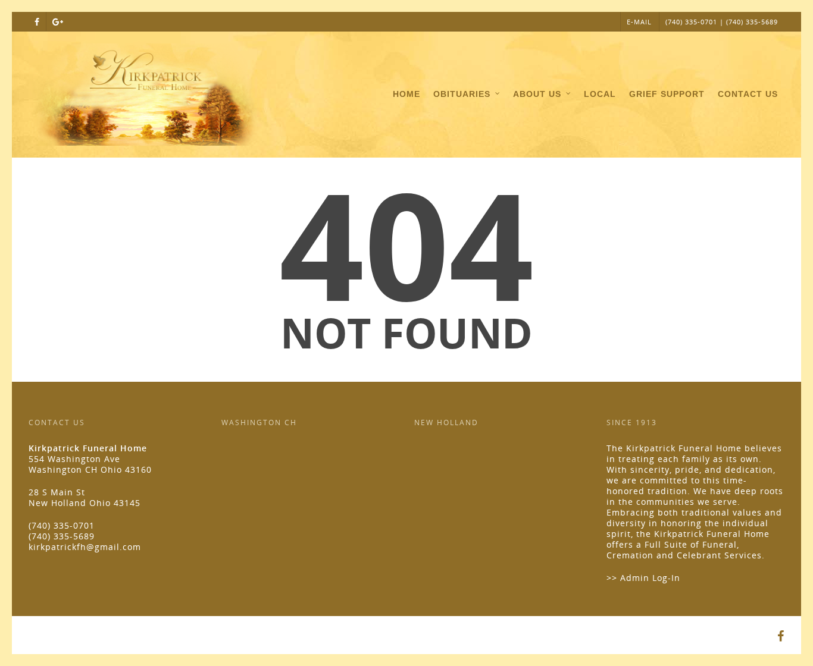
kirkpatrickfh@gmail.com (85, 546)
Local (600, 94)
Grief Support (667, 94)
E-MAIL (639, 21)
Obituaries (461, 94)
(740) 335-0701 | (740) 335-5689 (721, 21)
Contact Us (748, 94)
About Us (537, 94)
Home (406, 94)
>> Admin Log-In (643, 577)
